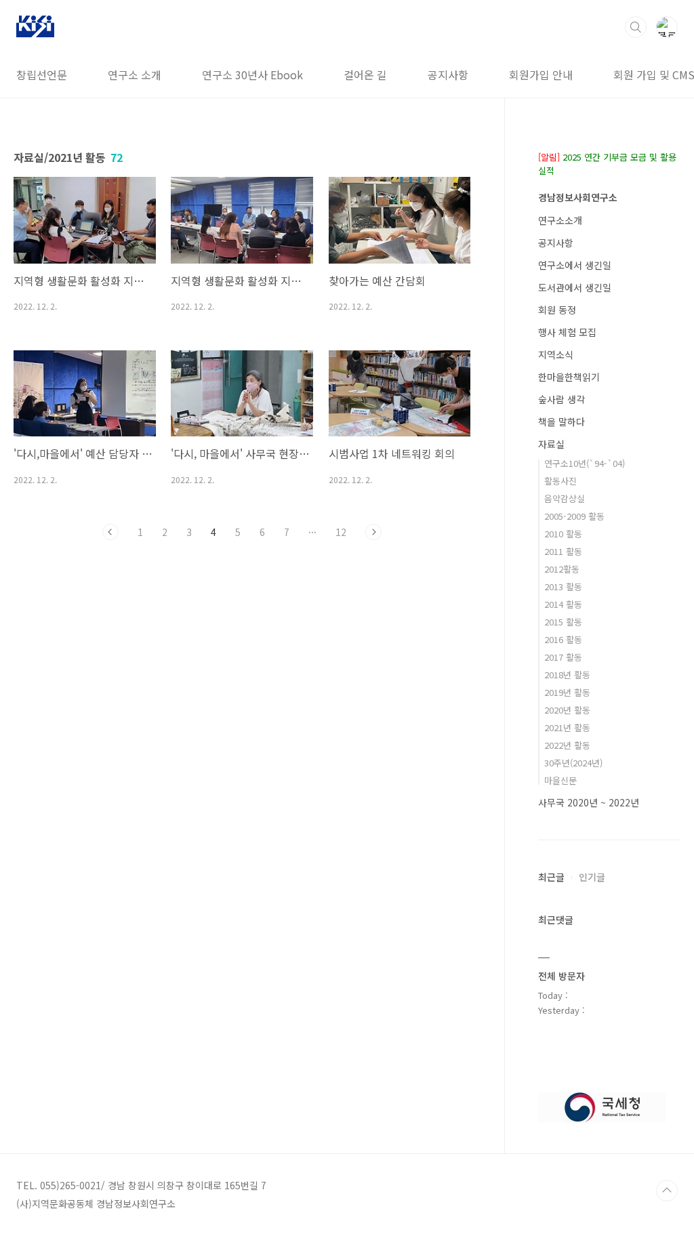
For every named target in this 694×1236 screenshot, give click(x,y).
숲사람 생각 (561, 399)
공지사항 (448, 74)
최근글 (551, 877)
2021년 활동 (567, 727)
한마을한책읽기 (569, 377)
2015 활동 (563, 621)
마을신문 (560, 780)
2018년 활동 (567, 674)
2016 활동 (563, 639)
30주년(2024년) (573, 762)
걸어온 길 (365, 74)
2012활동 (561, 568)
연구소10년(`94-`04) (584, 463)
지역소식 (555, 354)
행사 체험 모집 (567, 332)
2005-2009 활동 (574, 516)
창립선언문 (41, 74)
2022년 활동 (567, 745)
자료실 (551, 444)
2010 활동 (563, 533)
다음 (373, 532)
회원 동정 (557, 309)
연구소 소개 (134, 74)
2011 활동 (563, 551)
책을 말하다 (561, 421)
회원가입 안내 (541, 74)
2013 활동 (563, 586)
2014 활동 (563, 604)
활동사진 (560, 480)
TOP (667, 1190)
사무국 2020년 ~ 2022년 (588, 802)
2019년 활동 (567, 692)
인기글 (592, 877)
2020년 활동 (567, 709)
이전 (110, 532)
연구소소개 (560, 220)
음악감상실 (564, 498)
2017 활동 (563, 657)
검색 (636, 27)
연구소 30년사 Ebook (252, 74)
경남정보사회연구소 (577, 197)
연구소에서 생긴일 (574, 265)
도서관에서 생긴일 (574, 287)
